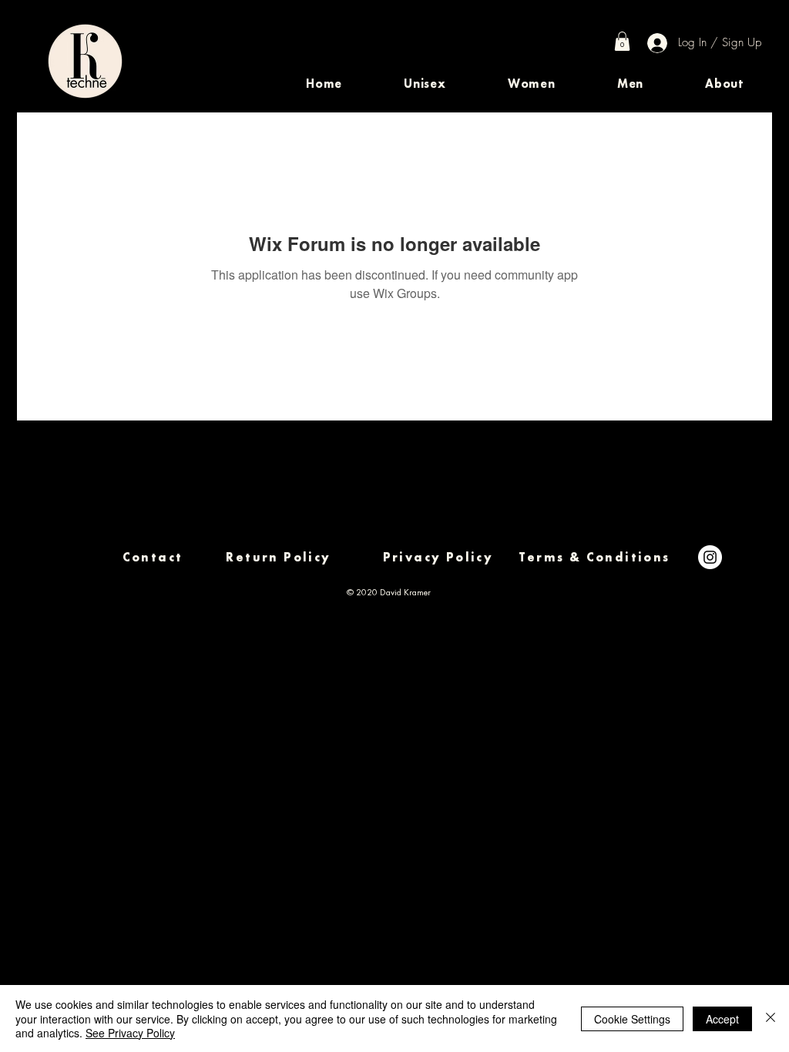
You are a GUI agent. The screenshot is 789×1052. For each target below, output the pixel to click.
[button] (425, 83)
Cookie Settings (632, 1019)
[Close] (770, 1018)
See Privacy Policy (130, 1032)
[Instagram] (710, 557)
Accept (722, 1019)
